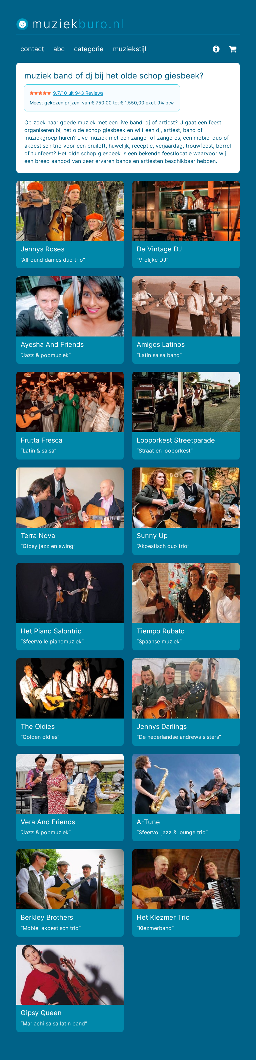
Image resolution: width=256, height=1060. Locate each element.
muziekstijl (129, 49)
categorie (89, 49)
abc (59, 49)
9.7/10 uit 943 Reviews (78, 93)
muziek (78, 24)
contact (32, 49)
